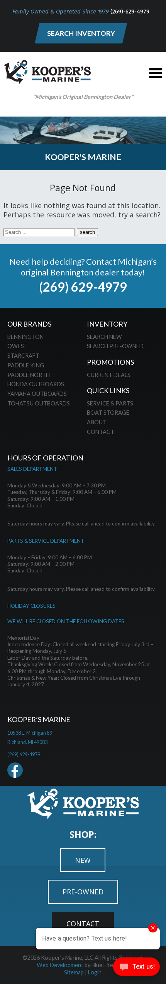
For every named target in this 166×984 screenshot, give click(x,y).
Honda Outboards (35, 384)
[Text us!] (136, 968)
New (83, 860)
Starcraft (23, 355)
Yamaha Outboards (37, 393)
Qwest (17, 346)
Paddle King (25, 365)
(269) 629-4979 (83, 286)
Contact (100, 432)
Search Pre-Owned (115, 346)
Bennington (25, 337)
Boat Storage (108, 412)
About (97, 422)
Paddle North (28, 375)
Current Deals (108, 375)
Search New (104, 337)
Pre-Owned (83, 891)
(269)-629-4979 (129, 11)
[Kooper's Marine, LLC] (47, 81)
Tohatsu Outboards (38, 403)
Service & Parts (110, 403)
